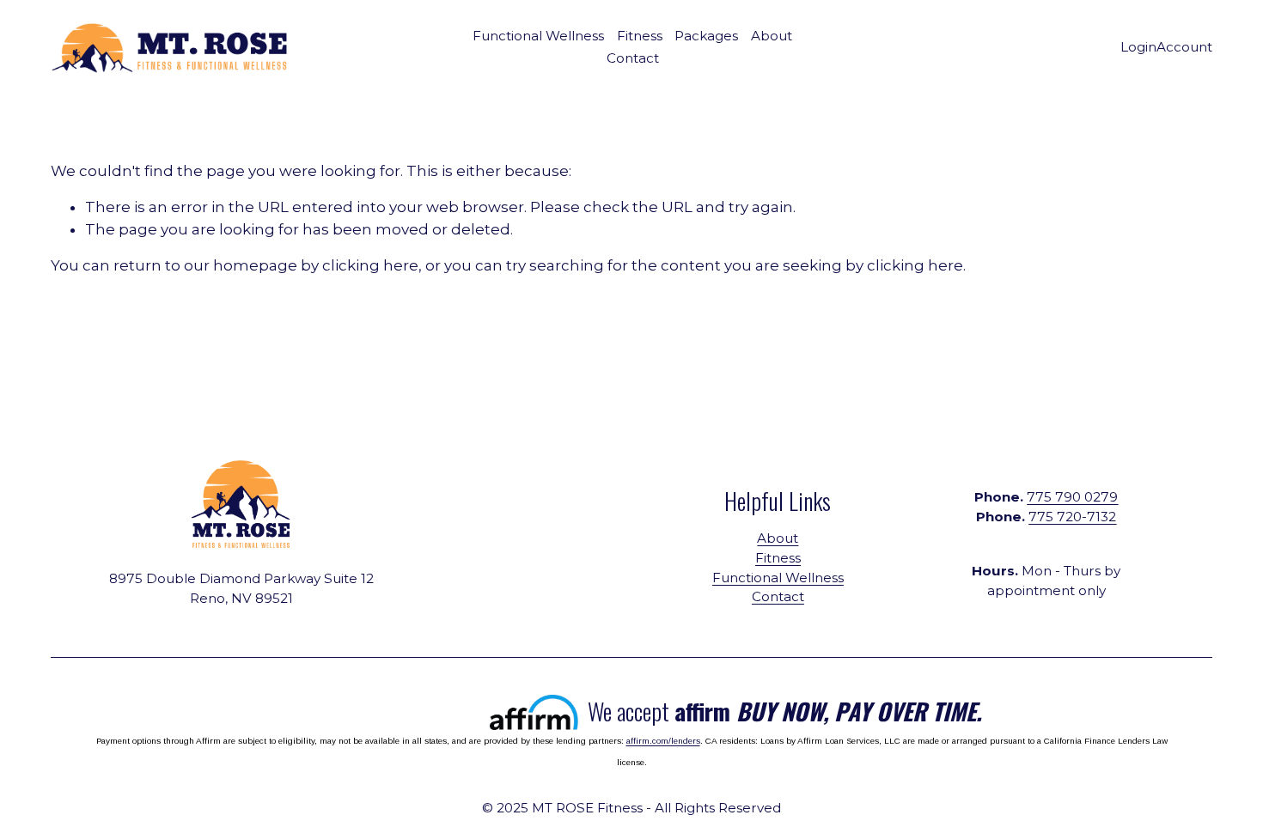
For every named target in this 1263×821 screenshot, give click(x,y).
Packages (706, 35)
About (771, 35)
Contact (633, 58)
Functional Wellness (778, 577)
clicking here (370, 265)
